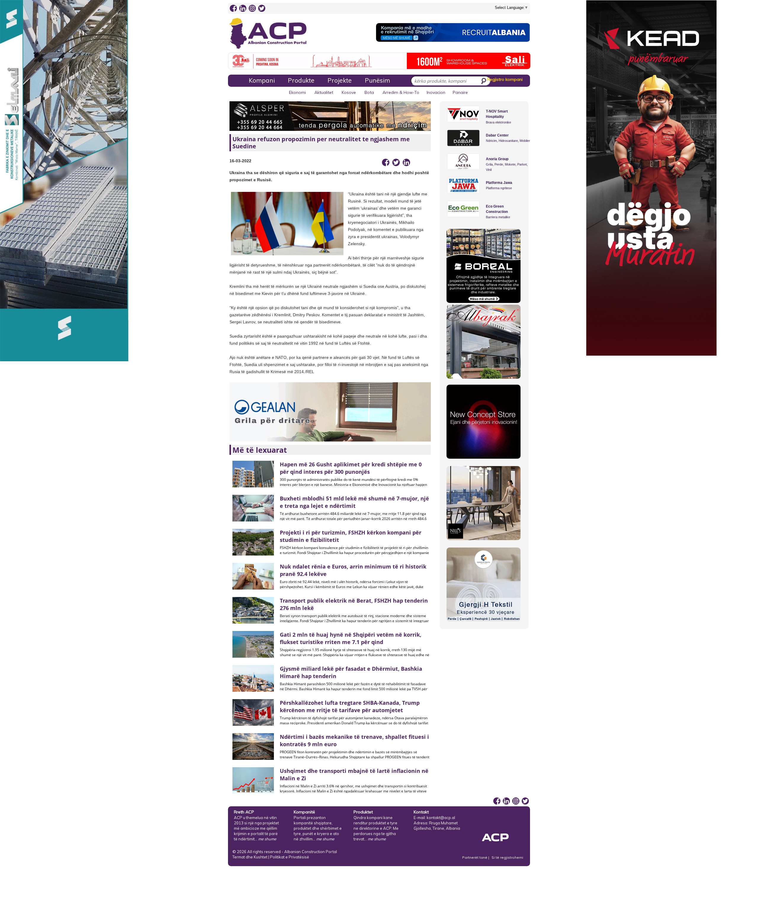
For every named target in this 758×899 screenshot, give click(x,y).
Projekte (339, 80)
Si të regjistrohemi (507, 857)
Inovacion (436, 92)
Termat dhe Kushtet (249, 857)
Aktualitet (323, 92)
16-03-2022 (240, 160)
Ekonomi (297, 92)
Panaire (460, 92)
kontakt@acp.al (441, 817)
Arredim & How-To (401, 92)
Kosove (349, 92)
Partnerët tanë (475, 857)
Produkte (301, 80)
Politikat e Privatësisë (289, 857)
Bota (369, 92)
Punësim (377, 80)
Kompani (262, 80)
